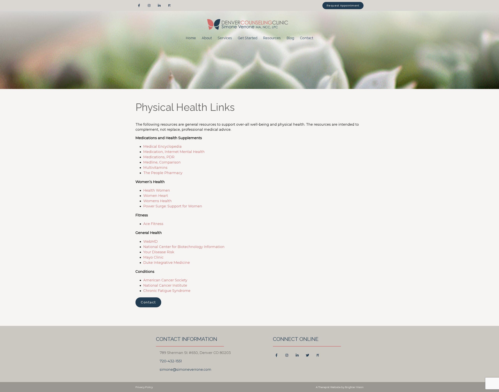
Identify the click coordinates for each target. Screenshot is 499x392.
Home (191, 38)
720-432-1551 (171, 361)
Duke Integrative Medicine (166, 262)
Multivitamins (155, 167)
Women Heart (155, 196)
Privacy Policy (144, 387)
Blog (290, 38)
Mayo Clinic (153, 257)
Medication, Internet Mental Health (174, 152)
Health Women (156, 190)
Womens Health (157, 201)
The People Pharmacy (162, 173)
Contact (306, 38)
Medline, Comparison (162, 162)
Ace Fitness (153, 224)
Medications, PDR (158, 157)
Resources (272, 38)
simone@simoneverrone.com (185, 369)
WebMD (150, 241)
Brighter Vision (354, 387)
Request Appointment (343, 5)
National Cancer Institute (165, 285)
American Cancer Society (165, 280)
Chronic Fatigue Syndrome (166, 291)
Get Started (247, 38)
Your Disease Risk (158, 252)
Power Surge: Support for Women (172, 206)
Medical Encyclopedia (162, 146)
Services (225, 38)
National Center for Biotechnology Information (184, 247)
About (207, 38)
